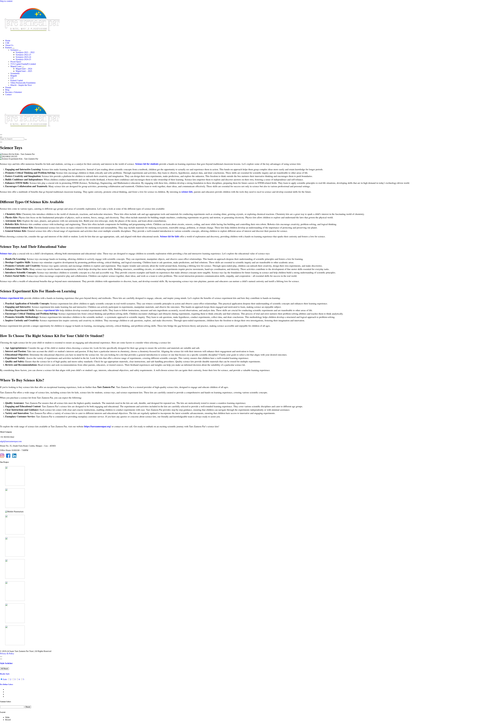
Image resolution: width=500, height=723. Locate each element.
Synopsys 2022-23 (23, 55)
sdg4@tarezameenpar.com (11, 441)
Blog (7, 90)
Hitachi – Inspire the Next (21, 85)
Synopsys (14, 50)
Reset (28, 707)
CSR (7, 43)
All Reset (4, 669)
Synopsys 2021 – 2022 (25, 52)
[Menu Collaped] (1, 134)
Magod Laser (15, 66)
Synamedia (15, 73)
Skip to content (6, 1)
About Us (9, 45)
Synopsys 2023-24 (23, 57)
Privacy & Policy (7, 653)
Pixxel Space (15, 62)
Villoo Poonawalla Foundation (23, 83)
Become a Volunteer (13, 92)
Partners (8, 47)
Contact (8, 94)
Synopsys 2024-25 (23, 59)
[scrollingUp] (1, 656)
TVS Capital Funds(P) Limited (23, 64)
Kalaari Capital (16, 80)
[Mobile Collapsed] (13, 48)
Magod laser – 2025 (24, 71)
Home (7, 40)
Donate (8, 87)
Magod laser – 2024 (24, 69)
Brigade (13, 76)
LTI (12, 78)
